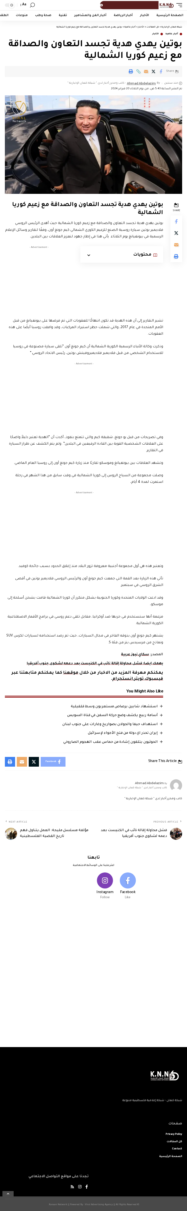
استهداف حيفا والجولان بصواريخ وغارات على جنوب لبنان (110, 725)
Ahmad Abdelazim (141, 83)
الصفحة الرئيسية (170, 1156)
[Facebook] (128, 886)
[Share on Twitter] (153, 71)
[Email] (145, 71)
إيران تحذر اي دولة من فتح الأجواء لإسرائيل (123, 733)
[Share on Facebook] (161, 71)
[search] (32, 5)
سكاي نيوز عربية (135, 655)
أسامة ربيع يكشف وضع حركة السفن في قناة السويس (112, 716)
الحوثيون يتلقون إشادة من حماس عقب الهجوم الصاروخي (110, 742)
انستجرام (122, 679)
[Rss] (72, 1188)
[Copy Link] (138, 71)
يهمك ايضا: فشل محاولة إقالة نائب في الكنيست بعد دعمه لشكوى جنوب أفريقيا (95, 664)
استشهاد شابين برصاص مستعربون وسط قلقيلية (114, 707)
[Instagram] (105, 886)
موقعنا (70, 673)
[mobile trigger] (178, 5)
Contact (177, 1149)
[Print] (130, 71)
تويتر (139, 679)
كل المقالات (174, 1141)
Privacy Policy (174, 1134)
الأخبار (155, 34)
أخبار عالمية (171, 34)
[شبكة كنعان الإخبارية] (136, 5)
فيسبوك (154, 679)
